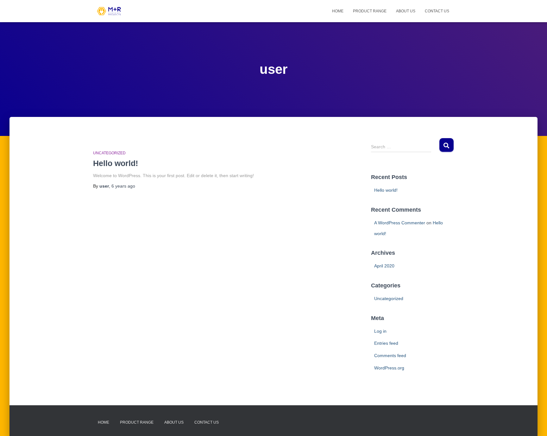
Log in (380, 331)
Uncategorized (109, 153)
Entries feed (386, 343)
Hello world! (115, 163)
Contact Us (437, 11)
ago (123, 186)
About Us (405, 11)
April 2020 (384, 265)
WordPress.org (389, 367)
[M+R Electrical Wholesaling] (108, 11)
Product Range (370, 11)
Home (337, 11)
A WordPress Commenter (399, 222)
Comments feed (390, 355)
